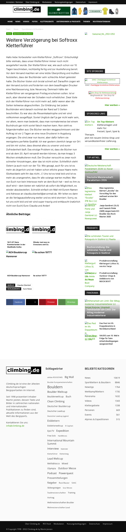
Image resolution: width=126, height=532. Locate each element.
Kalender (64, 449)
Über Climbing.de (32, 2)
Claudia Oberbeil (24, 285)
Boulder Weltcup (57, 391)
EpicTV (50, 430)
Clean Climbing (56, 401)
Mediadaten (47, 2)
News (17, 21)
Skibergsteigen (54, 487)
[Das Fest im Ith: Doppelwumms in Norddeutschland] (91, 331)
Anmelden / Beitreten (14, 2)
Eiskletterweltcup (55, 425)
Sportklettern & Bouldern (23, 33)
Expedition (62, 430)
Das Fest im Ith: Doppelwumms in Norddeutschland (107, 326)
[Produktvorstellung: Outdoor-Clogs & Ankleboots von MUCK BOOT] (91, 279)
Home (10, 21)
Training (71, 492)
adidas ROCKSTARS (55, 377)
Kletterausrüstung (102, 98)
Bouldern (55, 387)
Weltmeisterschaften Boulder (60, 502)
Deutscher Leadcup (56, 411)
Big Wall (69, 377)
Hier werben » (112, 105)
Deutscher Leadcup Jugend (58, 416)
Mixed (65, 463)
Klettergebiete (47, 21)
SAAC (74, 483)
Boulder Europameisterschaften (59, 382)
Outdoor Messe (67, 468)
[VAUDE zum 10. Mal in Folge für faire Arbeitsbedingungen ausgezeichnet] (91, 338)
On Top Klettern (105, 121)
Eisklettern (53, 420)
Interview (53, 448)
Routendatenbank (101, 21)
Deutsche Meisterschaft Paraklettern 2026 (100, 179)
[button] (116, 21)
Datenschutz (81, 2)
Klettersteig (64, 454)
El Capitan (69, 426)
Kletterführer (52, 454)
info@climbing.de (15, 425)
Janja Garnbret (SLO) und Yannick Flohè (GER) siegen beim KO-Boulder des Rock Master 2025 (109, 211)
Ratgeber (52, 482)
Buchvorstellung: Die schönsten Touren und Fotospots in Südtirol (99, 250)
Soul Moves (67, 488)
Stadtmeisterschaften (56, 492)
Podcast (52, 473)
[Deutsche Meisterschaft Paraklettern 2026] (102, 173)
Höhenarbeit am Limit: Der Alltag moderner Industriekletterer (101, 312)
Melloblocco (53, 463)
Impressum (93, 2)
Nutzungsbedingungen (64, 2)
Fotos (34, 21)
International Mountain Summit (60, 442)
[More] (82, 302)
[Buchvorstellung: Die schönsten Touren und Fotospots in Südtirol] (102, 245)
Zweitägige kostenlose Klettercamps (105, 85)
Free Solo (51, 435)
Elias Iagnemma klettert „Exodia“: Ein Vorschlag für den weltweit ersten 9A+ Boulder (108, 193)
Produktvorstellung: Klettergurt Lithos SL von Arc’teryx (109, 263)
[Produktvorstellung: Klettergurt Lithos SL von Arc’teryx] (91, 270)
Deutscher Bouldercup (59, 406)
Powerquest (66, 473)
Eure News (27, 289)
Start (8, 29)
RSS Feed (47, 523)
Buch (68, 396)
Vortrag (50, 497)
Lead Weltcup (55, 458)
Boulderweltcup (55, 396)
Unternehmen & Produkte (68, 21)
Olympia (51, 468)
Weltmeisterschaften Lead (58, 507)
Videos (26, 21)
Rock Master (64, 483)
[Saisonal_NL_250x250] (102, 49)
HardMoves (62, 436)
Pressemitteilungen (57, 477)
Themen (86, 21)
